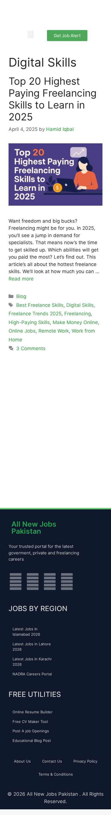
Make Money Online (75, 322)
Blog (21, 296)
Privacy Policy (85, 761)
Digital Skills (80, 305)
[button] (30, 34)
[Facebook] (50, 581)
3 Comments (31, 348)
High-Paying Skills (29, 322)
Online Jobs (22, 331)
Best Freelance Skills (39, 305)
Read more (21, 279)
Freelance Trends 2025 (35, 313)
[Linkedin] (67, 581)
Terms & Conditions (55, 774)
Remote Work (53, 331)
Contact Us (52, 761)
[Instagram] (33, 581)
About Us (22, 761)
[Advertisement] (55, 425)
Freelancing (77, 313)
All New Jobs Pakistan (33, 527)
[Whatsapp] (16, 581)
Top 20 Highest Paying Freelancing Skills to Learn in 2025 (52, 99)
